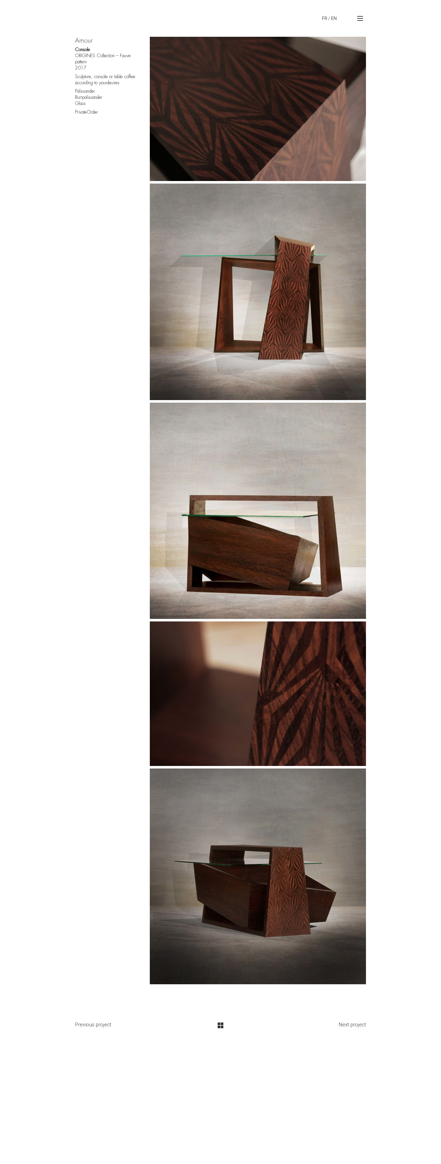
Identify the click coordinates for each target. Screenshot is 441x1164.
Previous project (93, 1025)
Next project (352, 1025)
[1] (258, 109)
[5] (258, 876)
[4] (258, 693)
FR (324, 18)
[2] (258, 292)
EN (334, 18)
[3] (258, 511)
